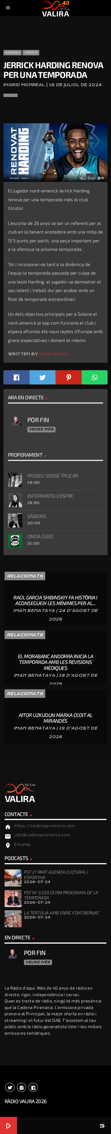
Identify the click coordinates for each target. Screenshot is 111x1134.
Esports (31, 52)
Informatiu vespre (50, 496)
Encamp (22, 844)
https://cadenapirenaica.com (44, 825)
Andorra (12, 52)
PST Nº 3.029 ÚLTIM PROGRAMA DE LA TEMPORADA (61, 895)
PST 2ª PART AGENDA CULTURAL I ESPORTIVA (56, 874)
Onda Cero (40, 536)
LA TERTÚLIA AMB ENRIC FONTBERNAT (61, 912)
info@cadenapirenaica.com (42, 834)
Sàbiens (36, 516)
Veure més (41, 429)
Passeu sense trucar (52, 475)
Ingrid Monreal (54, 354)
